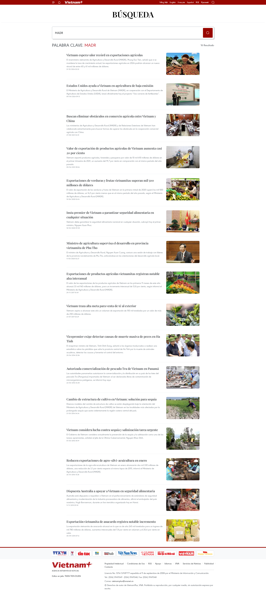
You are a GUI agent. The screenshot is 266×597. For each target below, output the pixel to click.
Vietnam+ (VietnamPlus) (74, 2)
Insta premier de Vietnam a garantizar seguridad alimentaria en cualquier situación (110, 214)
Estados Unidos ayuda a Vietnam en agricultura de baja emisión (109, 85)
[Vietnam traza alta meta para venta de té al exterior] (183, 315)
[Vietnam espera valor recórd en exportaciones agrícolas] (183, 64)
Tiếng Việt (163, 2)
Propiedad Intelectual (114, 563)
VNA (177, 563)
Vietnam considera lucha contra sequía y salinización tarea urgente (112, 430)
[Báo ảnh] (186, 553)
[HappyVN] (205, 553)
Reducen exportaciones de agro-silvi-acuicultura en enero (106, 460)
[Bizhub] (109, 553)
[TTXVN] (59, 553)
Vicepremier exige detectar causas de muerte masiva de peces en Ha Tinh (113, 338)
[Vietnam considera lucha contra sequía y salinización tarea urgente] (183, 439)
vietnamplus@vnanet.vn (122, 581)
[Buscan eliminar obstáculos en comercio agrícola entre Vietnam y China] (183, 125)
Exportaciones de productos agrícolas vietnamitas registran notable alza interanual (113, 276)
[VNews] (72, 553)
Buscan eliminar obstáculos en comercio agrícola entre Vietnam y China (111, 118)
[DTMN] (166, 553)
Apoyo (158, 563)
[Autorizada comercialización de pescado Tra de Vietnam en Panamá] (183, 377)
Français (181, 2)
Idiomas (168, 563)
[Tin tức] (84, 553)
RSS (150, 563)
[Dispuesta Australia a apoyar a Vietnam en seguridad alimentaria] (183, 500)
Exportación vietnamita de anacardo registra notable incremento (111, 521)
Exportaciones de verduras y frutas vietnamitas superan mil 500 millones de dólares (110, 182)
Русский (205, 2)
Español (190, 2)
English (173, 2)
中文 (197, 2)
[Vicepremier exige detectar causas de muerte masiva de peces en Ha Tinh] (183, 345)
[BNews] (97, 553)
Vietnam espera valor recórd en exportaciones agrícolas (104, 55)
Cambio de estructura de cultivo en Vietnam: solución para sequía (111, 399)
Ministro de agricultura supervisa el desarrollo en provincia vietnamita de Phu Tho (107, 245)
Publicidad (209, 563)
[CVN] (147, 553)
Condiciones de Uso (136, 563)
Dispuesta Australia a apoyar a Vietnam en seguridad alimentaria (110, 491)
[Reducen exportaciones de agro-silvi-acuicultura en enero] (183, 469)
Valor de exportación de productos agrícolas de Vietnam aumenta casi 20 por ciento (114, 150)
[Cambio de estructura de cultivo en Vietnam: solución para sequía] (183, 408)
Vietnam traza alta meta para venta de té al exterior (101, 306)
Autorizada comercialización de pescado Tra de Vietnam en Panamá (112, 368)
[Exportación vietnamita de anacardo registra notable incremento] (183, 530)
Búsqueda (133, 14)
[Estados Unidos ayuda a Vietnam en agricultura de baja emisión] (183, 94)
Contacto (109, 566)
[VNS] (127, 553)
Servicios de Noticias (192, 563)
